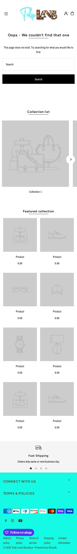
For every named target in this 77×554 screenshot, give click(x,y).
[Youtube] (20, 520)
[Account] (66, 13)
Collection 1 (35, 192)
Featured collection (38, 211)
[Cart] (72, 13)
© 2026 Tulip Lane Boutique (18, 547)
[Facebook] (6, 520)
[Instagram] (12, 520)
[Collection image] (35, 153)
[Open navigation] (9, 13)
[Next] (70, 159)
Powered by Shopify (46, 547)
